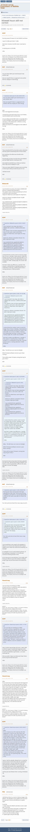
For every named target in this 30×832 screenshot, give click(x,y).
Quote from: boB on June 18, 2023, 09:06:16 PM (14, 96)
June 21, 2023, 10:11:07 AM (7, 219)
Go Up (2, 820)
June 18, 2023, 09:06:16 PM (7, 69)
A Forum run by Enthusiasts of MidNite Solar (9, 6)
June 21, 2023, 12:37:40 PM (7, 290)
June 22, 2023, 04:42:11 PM (7, 678)
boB (3, 67)
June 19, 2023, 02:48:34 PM (7, 147)
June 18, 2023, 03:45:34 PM (7, 35)
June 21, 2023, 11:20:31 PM (7, 486)
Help (9, 828)
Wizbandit (5, 183)
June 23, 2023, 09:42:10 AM (7, 723)
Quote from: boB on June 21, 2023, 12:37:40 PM (14, 376)
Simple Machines (18, 830)
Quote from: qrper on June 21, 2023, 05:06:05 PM (14, 490)
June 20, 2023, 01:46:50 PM (7, 186)
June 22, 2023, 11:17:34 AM (7, 582)
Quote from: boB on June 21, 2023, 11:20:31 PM (14, 519)
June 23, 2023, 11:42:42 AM (7, 794)
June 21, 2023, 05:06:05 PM (7, 373)
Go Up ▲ (20, 828)
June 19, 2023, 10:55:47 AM (7, 92)
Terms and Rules (14, 828)
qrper (4, 33)
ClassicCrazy (6, 580)
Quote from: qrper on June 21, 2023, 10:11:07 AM (14, 293)
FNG (3, 792)
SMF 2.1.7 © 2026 (11, 830)
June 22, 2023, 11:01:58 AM (7, 516)
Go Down (3, 28)
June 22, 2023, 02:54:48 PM (7, 621)
